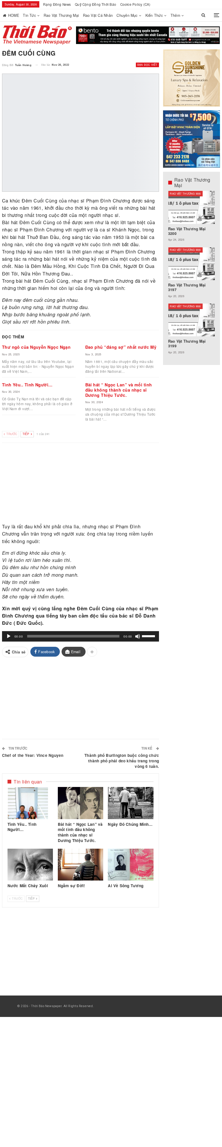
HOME (13, 15)
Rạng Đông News (57, 4)
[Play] (8, 636)
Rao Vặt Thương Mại (61, 15)
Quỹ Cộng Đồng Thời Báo (95, 4)
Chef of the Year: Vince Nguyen (33, 755)
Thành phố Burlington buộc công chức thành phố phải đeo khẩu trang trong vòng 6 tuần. (121, 761)
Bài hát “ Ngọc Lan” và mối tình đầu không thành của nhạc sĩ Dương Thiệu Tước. (118, 390)
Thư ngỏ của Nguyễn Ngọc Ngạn (36, 347)
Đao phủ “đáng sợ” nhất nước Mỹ (121, 347)
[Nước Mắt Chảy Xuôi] (30, 865)
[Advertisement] (80, 483)
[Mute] (137, 636)
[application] (80, 636)
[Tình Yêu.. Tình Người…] (30, 803)
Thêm (175, 15)
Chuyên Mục (126, 15)
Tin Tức (29, 15)
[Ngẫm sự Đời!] (80, 865)
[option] (191, 275)
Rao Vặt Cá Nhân (98, 15)
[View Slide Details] (148, 35)
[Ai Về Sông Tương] (130, 865)
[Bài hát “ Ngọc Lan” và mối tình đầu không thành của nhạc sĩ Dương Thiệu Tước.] (80, 803)
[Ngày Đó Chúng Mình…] (130, 803)
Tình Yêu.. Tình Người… (27, 385)
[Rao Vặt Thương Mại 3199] (191, 320)
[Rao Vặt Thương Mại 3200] (191, 207)
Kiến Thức (154, 15)
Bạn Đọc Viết (147, 65)
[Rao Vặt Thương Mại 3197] (191, 263)
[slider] (149, 635)
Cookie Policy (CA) (135, 4)
